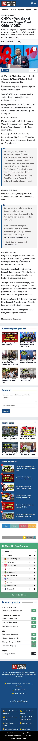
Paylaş (6, 70)
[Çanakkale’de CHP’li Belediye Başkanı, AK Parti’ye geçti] (28, 336)
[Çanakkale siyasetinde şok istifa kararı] (10, 336)
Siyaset (21, 10)
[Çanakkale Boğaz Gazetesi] (8, 3)
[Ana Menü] (35, 3)
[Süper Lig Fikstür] (35, 602)
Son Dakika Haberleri (11, 729)
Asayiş (13, 10)
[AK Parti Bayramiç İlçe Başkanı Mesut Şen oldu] (28, 354)
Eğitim (28, 10)
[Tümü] (35, 423)
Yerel (35, 10)
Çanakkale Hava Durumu (26, 712)
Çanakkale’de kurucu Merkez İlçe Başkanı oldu (9, 380)
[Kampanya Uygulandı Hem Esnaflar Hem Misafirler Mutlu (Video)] (10, 354)
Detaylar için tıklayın (19, 595)
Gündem (4, 10)
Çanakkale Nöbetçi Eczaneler (10, 712)
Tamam (24, 738)
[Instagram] (19, 701)
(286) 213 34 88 (20, 690)
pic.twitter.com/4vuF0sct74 (16, 238)
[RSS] (26, 701)
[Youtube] (22, 701)
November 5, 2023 (11, 245)
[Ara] (32, 3)
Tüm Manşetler (27, 723)
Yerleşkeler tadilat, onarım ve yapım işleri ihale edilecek (9, 438)
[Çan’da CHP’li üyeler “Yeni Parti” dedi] (28, 372)
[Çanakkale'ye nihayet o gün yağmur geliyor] (10, 447)
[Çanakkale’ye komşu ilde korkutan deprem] (28, 431)
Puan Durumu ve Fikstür (9, 724)
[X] (15, 701)
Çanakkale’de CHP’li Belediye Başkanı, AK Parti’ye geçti (27, 344)
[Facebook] (12, 701)
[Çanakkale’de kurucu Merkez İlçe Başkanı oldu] (10, 372)
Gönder (6, 411)
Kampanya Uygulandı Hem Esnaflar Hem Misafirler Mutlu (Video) (10, 362)
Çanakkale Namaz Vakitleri (10, 718)
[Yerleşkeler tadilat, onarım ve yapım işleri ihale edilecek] (10, 431)
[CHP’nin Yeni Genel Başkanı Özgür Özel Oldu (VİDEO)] (19, 56)
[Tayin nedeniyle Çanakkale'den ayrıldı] (28, 447)
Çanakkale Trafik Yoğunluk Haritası (26, 718)
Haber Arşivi (26, 729)
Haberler (4, 15)
